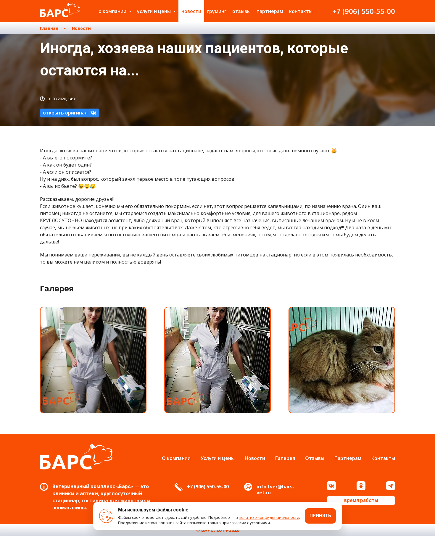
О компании (112, 11)
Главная (49, 28)
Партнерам (270, 11)
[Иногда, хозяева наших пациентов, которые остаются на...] (93, 360)
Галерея (285, 458)
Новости (191, 11)
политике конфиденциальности (269, 517)
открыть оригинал (65, 112)
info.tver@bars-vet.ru (275, 489)
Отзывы (241, 11)
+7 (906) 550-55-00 (364, 11)
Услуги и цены (154, 11)
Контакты (300, 11)
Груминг (216, 11)
